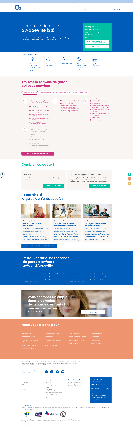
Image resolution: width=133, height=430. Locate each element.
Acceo (97, 399)
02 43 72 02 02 (42, 364)
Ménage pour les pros (54, 5)
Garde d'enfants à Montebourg (76, 278)
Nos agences (24, 386)
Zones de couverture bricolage (83, 407)
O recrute (48, 382)
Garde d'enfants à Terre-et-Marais (99, 276)
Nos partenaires (99, 5)
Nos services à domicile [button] (33, 9)
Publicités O (49, 389)
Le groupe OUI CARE (51, 385)
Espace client (116, 9)
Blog (93, 5)
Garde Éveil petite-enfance (48, 93)
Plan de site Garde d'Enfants (53, 394)
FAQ (90, 5)
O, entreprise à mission (90, 9)
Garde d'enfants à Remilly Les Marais (100, 279)
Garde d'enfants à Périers (52, 276)
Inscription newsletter (51, 391)
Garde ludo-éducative (30, 93)
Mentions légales (72, 384)
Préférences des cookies (74, 385)
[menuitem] (54, 4)
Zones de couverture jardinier (97, 407)
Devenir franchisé (50, 384)
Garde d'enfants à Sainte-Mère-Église (55, 273)
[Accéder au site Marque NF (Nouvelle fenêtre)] (28, 414)
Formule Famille (64, 93)
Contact (23, 389)
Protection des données (74, 382)
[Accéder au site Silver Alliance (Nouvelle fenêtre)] (63, 414)
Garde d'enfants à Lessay (52, 279)
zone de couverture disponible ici (46, 363)
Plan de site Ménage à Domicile (54, 392)
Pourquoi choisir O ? (104, 9)
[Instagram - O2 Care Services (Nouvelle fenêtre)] (51, 371)
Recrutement (69, 5)
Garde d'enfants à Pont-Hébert (76, 281)
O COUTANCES (92, 29)
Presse (47, 387)
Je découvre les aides (99, 186)
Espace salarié (80, 5)
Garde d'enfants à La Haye (30, 278)
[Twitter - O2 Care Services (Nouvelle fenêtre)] (57, 371)
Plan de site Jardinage (52, 397)
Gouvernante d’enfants (79, 93)
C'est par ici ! (74, 2)
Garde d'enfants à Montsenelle (98, 273)
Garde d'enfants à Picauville (30, 281)
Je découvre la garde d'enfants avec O (37, 153)
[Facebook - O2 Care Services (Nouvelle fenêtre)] (46, 371)
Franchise (63, 5)
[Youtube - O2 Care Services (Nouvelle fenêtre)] (62, 371)
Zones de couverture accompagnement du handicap (64, 407)
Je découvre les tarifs (53, 186)
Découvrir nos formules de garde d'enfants (39, 246)
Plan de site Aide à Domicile (53, 396)
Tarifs (22, 384)
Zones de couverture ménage (27, 407)
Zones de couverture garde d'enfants (43, 407)
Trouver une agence (115, 5)
